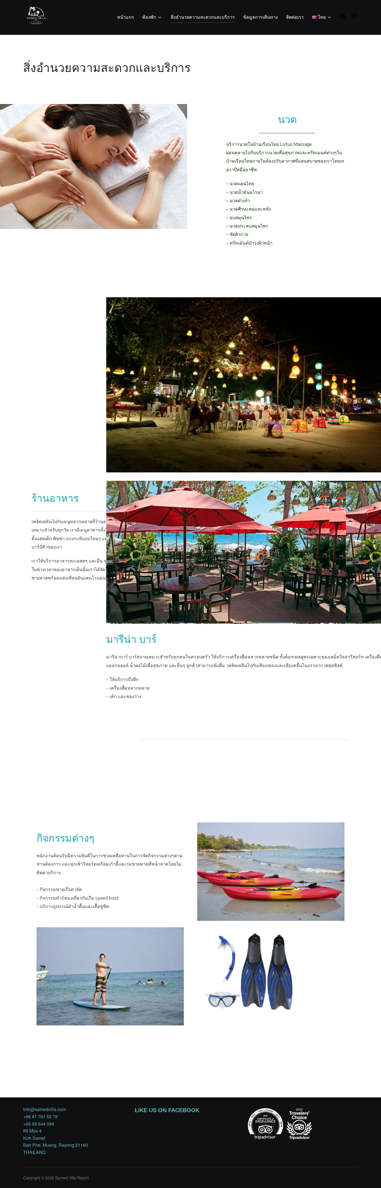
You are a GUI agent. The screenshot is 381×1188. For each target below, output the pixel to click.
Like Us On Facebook (167, 1110)
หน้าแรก (125, 17)
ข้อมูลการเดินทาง (260, 17)
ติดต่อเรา (295, 17)
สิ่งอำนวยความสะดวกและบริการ (203, 17)
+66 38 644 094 (38, 1124)
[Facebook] (342, 18)
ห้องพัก (149, 17)
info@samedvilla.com (44, 1109)
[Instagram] (354, 17)
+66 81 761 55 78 (40, 1116)
